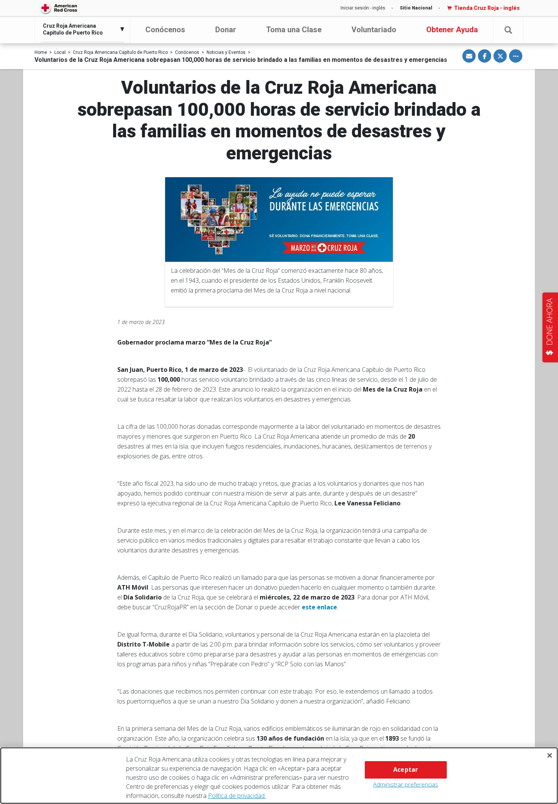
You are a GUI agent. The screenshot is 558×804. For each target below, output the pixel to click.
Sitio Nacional (416, 8)
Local (60, 52)
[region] (279, 775)
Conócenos (165, 29)
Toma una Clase (294, 29)
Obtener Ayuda (452, 29)
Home (41, 52)
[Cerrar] (549, 755)
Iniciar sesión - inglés (362, 8)
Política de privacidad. (237, 795)
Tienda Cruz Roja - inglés (487, 8)
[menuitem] (80, 29)
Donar (225, 29)
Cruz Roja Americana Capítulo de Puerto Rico (120, 52)
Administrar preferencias (405, 784)
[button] (508, 30)
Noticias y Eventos (226, 52)
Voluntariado (374, 29)
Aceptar (405, 769)
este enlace (319, 607)
